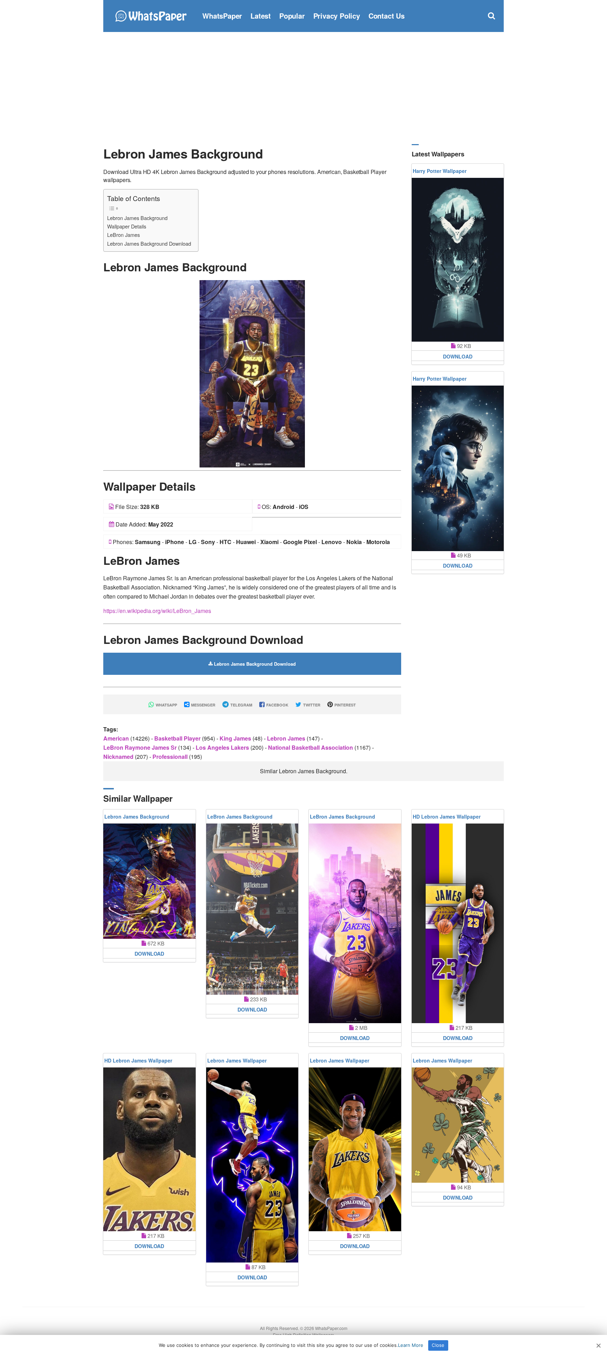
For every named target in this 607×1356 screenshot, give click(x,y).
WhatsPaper (222, 16)
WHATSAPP (166, 705)
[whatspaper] (150, 15)
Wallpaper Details (126, 226)
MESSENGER (202, 705)
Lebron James (287, 738)
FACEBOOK (276, 705)
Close (438, 1345)
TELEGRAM (240, 705)
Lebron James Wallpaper (237, 1060)
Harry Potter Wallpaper (439, 170)
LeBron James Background (240, 816)
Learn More (410, 1345)
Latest (260, 16)
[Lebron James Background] (252, 373)
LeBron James (123, 234)
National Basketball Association (311, 747)
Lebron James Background (137, 217)
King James (236, 738)
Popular (292, 16)
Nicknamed (119, 757)
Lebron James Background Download (149, 243)
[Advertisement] (303, 88)
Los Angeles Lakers (223, 747)
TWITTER (311, 705)
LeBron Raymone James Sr (140, 747)
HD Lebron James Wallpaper (447, 816)
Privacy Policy (336, 16)
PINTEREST (344, 705)
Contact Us (386, 16)
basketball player (178, 738)
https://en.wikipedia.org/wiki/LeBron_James (157, 611)
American (116, 738)
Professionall (170, 757)
